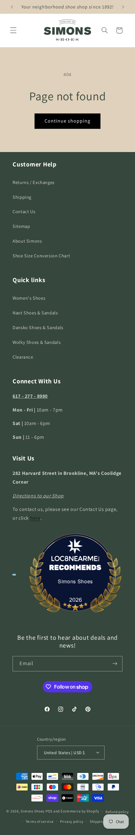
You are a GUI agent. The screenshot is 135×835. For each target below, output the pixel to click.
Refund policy (117, 811)
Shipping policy (103, 821)
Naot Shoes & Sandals (35, 313)
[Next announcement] (123, 7)
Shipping (22, 197)
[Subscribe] (115, 663)
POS (49, 811)
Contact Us (24, 211)
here (35, 518)
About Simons (27, 241)
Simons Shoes (75, 581)
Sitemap (21, 226)
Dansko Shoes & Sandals (38, 327)
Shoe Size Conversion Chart (41, 256)
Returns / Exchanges (34, 182)
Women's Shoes (29, 298)
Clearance (23, 357)
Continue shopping (68, 121)
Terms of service (40, 821)
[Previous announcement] (12, 7)
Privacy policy (71, 821)
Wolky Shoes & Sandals (37, 342)
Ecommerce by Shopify (80, 811)
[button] (13, 30)
